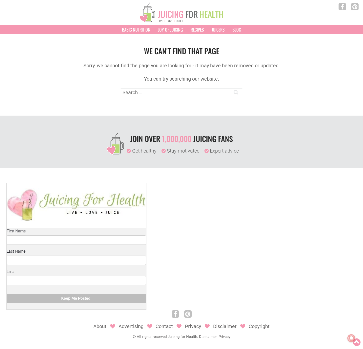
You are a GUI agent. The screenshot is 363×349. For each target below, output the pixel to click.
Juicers (218, 29)
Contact (164, 326)
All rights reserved (152, 336)
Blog (236, 29)
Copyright (259, 326)
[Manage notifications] (351, 338)
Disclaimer (225, 326)
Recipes (197, 29)
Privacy (193, 326)
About (99, 326)
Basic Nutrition (136, 29)
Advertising (131, 326)
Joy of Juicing (170, 29)
